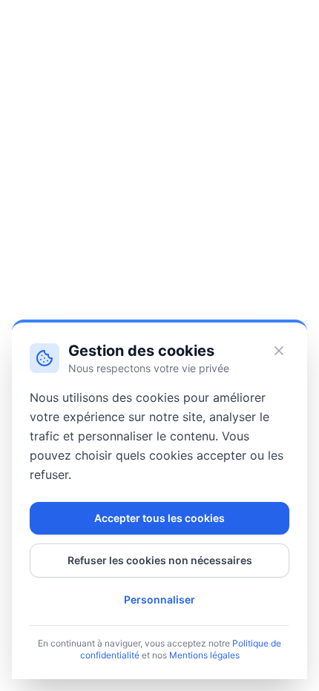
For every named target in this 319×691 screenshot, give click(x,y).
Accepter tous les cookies (159, 518)
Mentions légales (204, 655)
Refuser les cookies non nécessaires (160, 560)
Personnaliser (159, 599)
